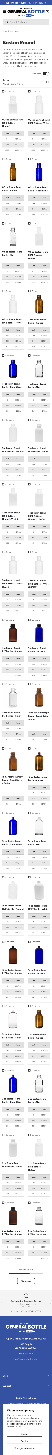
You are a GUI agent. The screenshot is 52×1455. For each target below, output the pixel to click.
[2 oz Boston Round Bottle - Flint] (39, 1084)
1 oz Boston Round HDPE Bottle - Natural (13, 449)
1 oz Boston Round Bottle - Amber (37, 321)
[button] (48, 12)
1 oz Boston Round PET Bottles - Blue (37, 649)
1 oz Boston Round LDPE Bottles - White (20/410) (38, 584)
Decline (24, 1441)
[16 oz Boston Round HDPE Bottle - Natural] (13, 890)
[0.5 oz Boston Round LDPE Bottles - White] (13, 304)
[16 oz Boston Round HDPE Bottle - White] (39, 890)
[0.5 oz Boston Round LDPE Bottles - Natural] (39, 236)
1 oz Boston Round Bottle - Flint (37, 385)
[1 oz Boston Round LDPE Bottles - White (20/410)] (39, 565)
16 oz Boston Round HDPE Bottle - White (38, 907)
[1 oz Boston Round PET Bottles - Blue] (39, 633)
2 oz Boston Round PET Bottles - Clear (37, 1232)
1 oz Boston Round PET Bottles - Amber (12, 649)
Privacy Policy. (14, 1426)
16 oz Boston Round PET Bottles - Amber (12, 971)
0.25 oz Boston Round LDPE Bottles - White (39, 121)
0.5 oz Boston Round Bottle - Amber (12, 189)
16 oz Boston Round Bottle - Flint (37, 843)
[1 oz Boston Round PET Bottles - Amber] (13, 633)
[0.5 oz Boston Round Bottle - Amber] (13, 172)
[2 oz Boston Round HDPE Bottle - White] (13, 1148)
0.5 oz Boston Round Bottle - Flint (12, 253)
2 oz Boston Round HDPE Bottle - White (12, 1165)
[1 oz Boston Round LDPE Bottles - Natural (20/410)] (39, 497)
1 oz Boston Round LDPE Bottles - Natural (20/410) (37, 516)
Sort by (6, 80)
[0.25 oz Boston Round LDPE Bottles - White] (39, 105)
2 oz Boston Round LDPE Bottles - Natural (37, 1166)
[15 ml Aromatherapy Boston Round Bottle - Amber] (13, 761)
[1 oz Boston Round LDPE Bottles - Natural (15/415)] (13, 497)
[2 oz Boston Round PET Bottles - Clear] (39, 1216)
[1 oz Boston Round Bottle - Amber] (39, 304)
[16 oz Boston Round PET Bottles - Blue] (39, 955)
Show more (26, 1281)
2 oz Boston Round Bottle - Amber (37, 1036)
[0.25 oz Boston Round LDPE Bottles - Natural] (13, 104)
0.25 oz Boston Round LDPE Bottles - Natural (13, 123)
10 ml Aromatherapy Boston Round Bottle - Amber (39, 716)
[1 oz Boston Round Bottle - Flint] (39, 369)
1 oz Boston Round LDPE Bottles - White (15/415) (12, 583)
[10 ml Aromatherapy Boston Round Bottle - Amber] (39, 697)
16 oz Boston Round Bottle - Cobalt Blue (12, 842)
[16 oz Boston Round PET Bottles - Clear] (13, 1019)
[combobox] (26, 22)
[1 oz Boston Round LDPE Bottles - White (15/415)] (13, 565)
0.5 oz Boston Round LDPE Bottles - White (12, 321)
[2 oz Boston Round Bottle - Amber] (39, 1019)
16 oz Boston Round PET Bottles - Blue (37, 971)
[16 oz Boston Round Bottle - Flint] (39, 826)
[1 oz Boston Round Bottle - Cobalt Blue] (13, 368)
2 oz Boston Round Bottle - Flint (37, 1100)
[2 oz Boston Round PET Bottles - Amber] (13, 1216)
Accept (24, 1433)
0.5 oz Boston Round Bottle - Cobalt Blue (38, 189)
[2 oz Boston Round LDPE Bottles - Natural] (39, 1148)
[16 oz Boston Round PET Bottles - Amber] (13, 955)
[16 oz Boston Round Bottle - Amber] (39, 761)
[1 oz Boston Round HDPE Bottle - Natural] (13, 433)
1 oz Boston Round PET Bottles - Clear (11, 714)
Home (5, 31)
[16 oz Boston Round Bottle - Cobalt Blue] (13, 826)
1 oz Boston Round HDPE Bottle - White (38, 450)
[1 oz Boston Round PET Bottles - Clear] (13, 697)
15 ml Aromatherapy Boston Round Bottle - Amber (12, 780)
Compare (36, 73)
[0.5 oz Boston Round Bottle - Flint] (13, 236)
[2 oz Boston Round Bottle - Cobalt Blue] (13, 1083)
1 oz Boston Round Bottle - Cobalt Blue (12, 385)
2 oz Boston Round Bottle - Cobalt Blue (12, 1100)
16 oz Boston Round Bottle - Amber (37, 778)
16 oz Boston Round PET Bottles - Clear (11, 1036)
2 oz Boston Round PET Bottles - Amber (12, 1232)
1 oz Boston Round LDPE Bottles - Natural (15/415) (11, 516)
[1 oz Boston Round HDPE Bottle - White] (39, 433)
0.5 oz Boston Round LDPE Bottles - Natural (38, 255)
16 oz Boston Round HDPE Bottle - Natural (13, 907)
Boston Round (15, 31)
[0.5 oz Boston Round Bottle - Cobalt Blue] (39, 172)
